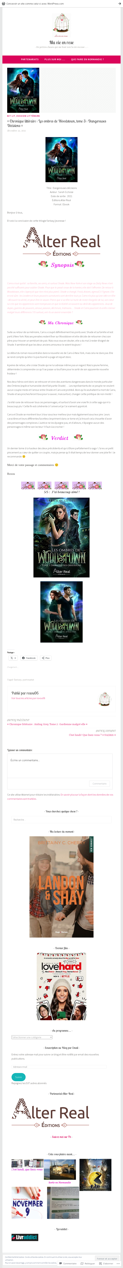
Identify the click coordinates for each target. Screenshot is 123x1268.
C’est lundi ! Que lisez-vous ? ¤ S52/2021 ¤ (92, 733)
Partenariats (30, 59)
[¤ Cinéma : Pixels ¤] (95, 1175)
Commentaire (100, 783)
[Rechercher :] (61, 819)
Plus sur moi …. (55, 59)
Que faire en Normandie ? (87, 59)
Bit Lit (11, 115)
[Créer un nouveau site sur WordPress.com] (61, 3)
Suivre (18, 1077)
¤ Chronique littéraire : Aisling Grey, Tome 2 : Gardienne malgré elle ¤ (47, 722)
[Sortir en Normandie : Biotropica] (60, 1172)
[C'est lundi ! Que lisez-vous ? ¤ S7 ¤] (28, 1165)
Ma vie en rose (61, 42)
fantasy (17, 680)
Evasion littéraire (28, 115)
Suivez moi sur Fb (61, 1137)
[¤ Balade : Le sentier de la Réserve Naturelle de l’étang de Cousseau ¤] (63, 1203)
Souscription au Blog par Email (61, 1048)
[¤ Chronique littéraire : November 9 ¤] (28, 1203)
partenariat (28, 680)
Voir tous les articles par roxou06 (28, 698)
